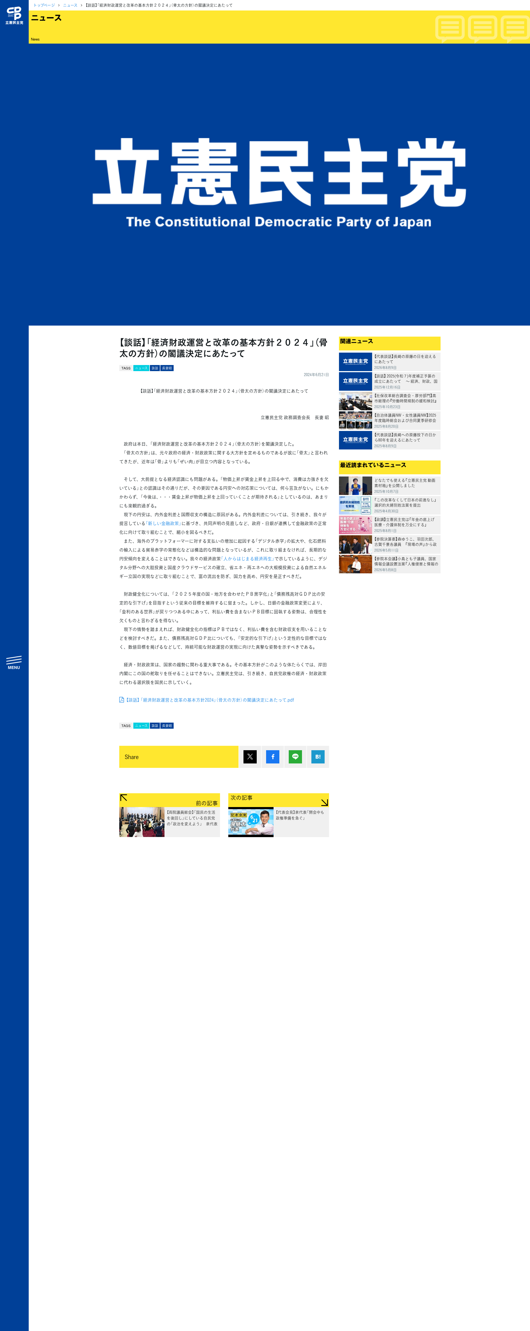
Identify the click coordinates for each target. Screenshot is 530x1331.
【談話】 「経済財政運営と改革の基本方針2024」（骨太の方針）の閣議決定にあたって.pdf (210, 699)
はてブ (318, 756)
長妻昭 (167, 368)
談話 (155, 368)
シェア (272, 756)
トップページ (44, 5)
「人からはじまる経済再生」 (247, 558)
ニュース (70, 5)
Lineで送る (295, 756)
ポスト (250, 756)
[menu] (14, 662)
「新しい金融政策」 (163, 523)
